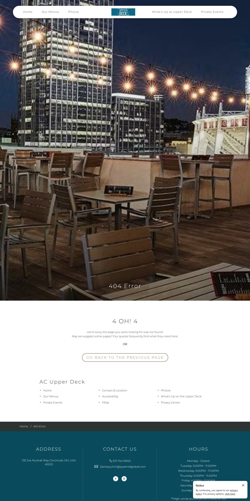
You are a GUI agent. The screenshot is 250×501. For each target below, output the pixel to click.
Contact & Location (114, 390)
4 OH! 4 (125, 321)
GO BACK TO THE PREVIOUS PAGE (125, 357)
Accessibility (110, 396)
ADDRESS (48, 449)
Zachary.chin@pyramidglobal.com (123, 466)
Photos (73, 11)
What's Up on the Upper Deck (181, 396)
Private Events (212, 11)
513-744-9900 (122, 461)
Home (28, 11)
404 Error (125, 286)
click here (230, 493)
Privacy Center (170, 402)
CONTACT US (120, 449)
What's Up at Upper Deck (172, 11)
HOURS (198, 449)
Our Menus (50, 11)
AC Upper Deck (62, 382)
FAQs (105, 402)
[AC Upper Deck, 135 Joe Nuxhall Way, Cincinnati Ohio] (123, 12)
